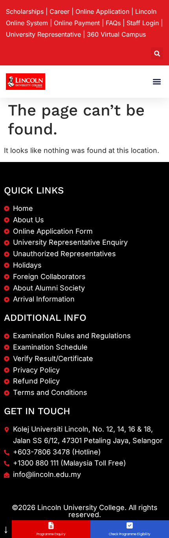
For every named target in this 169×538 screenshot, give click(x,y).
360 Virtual (116, 34)
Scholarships (25, 11)
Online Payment (77, 23)
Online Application (102, 11)
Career (60, 11)
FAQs (113, 23)
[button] (157, 53)
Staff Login (143, 23)
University (43, 34)
